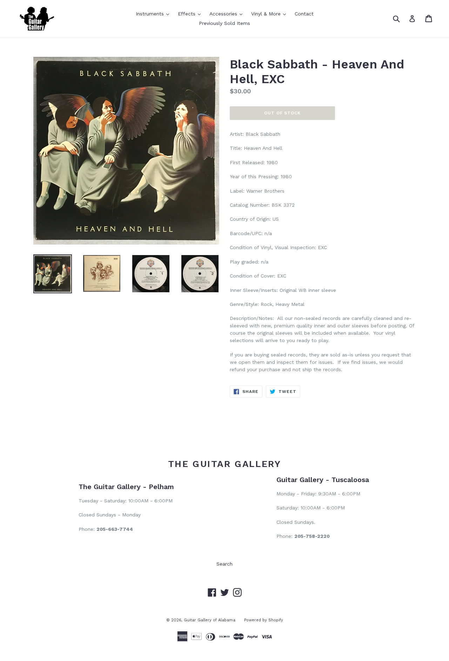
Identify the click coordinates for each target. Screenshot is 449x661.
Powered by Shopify (263, 620)
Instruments (154, 13)
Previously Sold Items (224, 23)
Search (224, 564)
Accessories (227, 13)
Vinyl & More (270, 13)
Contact (304, 13)
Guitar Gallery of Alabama (209, 620)
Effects (191, 13)
